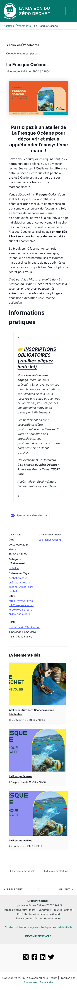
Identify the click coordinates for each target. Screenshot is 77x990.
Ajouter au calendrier (30, 515)
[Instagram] (26, 957)
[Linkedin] (43, 957)
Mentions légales (27, 927)
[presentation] (37, 684)
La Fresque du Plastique (56, 871)
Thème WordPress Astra (38, 982)
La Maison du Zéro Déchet (24, 627)
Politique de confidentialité (56, 927)
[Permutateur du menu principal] (69, 11)
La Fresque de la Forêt (23, 871)
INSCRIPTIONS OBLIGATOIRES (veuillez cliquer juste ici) (37, 357)
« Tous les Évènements (22, 45)
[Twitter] (51, 957)
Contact (10, 927)
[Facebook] (34, 957)
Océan (23, 586)
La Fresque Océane (49, 539)
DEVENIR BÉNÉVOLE (38, 936)
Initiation (14, 568)
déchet (13, 577)
